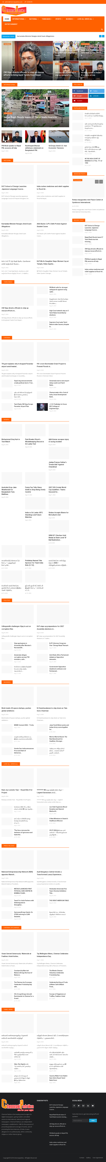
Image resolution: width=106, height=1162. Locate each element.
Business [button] (69, 19)
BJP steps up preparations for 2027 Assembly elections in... (50, 627)
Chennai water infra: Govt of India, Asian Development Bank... (58, 395)
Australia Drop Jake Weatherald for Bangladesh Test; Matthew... (9, 490)
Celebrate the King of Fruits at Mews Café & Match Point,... (58, 984)
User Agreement (98, 1158)
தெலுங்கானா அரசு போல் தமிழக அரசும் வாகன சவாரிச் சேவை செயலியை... (58, 301)
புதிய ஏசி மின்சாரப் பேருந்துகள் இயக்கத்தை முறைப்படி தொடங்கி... (23, 395)
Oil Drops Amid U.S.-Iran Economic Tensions (58, 147)
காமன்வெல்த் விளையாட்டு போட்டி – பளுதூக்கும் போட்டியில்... (11, 563)
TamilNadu (8, 282)
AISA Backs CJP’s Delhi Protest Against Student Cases (52, 225)
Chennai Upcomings (11, 928)
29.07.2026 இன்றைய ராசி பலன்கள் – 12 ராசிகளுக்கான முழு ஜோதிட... (58, 832)
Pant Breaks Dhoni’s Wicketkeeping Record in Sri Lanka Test (34, 441)
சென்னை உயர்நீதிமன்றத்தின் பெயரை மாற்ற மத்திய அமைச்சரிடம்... (22, 669)
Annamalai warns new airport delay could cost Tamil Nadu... (59, 383)
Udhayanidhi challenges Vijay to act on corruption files (16, 627)
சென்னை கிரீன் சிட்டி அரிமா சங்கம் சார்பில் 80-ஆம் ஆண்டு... (23, 808)
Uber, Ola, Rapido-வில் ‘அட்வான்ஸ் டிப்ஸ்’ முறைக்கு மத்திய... (22, 1066)
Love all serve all (11, 764)
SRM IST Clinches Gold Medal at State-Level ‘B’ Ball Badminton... (57, 537)
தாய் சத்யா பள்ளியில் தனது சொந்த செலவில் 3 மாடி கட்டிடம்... (22, 821)
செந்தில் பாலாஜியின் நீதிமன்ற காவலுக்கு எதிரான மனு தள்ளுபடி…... (93, 138)
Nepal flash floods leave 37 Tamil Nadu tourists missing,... (94, 239)
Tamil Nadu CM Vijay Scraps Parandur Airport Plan (23, 405)
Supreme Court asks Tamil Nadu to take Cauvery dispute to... (59, 324)
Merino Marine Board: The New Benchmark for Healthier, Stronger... (58, 739)
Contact (81, 1158)
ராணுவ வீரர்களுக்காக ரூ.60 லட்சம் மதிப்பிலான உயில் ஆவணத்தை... (57, 1066)
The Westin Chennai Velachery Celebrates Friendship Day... (56, 973)
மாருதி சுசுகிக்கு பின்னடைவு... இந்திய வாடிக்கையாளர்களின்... (23, 738)
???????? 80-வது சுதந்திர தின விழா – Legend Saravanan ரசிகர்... (50, 791)
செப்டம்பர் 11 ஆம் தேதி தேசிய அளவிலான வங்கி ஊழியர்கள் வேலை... (16, 262)
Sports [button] (58, 19)
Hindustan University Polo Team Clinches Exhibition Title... (58, 891)
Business (7, 682)
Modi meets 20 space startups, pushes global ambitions (16, 709)
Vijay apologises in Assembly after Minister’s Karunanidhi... (22, 645)
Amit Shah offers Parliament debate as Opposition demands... (59, 657)
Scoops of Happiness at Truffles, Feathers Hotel (57, 995)
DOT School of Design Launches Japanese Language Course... (14, 187)
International (9, 85)
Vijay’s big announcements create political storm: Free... (24, 382)
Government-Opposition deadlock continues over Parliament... (57, 669)
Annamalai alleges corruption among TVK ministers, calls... (22, 657)
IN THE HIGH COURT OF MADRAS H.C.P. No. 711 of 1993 (93, 161)
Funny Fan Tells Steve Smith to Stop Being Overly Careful (35, 489)
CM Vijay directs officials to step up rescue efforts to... (15, 309)
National (7, 160)
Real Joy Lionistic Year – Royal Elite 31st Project (17, 791)
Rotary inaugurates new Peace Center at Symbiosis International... (87, 201)
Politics (7, 600)
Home (7, 19)
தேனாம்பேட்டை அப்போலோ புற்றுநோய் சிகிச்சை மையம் (57, 913)
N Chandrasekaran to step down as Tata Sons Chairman (52, 709)
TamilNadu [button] (46, 19)
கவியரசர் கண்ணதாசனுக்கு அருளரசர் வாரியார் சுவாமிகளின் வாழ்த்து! (15, 1036)
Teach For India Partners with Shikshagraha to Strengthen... (24, 903)
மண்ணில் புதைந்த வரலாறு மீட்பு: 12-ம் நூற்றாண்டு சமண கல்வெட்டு (23, 1055)
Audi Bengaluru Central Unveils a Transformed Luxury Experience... (49, 873)
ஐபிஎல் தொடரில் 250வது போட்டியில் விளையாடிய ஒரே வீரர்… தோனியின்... (93, 149)
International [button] (18, 19)
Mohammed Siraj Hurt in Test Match (30, 36)
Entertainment (11, 24)
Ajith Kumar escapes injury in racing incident (59, 440)
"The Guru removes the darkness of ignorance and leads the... (23, 832)
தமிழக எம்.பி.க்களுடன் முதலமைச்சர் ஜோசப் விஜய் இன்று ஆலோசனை (22, 1078)
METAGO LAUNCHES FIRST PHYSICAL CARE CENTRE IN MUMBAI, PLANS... (23, 891)
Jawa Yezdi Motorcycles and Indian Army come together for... (59, 727)
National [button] (33, 19)
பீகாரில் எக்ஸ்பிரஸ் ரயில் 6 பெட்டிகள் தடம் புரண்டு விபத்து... (94, 115)
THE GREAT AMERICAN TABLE (59, 900)
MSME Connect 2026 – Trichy (24, 725)
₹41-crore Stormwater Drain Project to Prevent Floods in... (51, 365)
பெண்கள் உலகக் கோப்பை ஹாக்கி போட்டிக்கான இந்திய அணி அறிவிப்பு (11, 588)
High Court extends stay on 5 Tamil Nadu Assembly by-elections (59, 313)
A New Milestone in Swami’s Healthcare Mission (58, 820)
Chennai (7, 338)
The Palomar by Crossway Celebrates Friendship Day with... (23, 984)
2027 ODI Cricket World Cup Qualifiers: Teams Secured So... (57, 489)
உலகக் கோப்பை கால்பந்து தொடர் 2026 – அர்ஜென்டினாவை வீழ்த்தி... (58, 563)
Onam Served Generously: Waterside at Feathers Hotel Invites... (16, 955)
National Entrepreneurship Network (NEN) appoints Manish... (17, 873)
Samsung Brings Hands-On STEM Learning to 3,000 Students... (23, 914)
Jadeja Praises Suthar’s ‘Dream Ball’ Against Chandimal (58, 464)
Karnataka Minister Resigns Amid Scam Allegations (16, 225)
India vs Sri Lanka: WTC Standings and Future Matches (34, 515)
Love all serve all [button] (85, 19)
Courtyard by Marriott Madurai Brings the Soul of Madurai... (23, 973)
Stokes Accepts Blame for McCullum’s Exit (59, 514)
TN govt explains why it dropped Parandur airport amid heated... (17, 365)
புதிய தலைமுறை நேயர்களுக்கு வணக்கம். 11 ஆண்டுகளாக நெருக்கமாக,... (94, 126)
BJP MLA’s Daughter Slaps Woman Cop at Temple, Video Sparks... (53, 262)
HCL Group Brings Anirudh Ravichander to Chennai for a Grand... (24, 996)
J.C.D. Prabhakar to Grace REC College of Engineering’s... (58, 406)
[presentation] (3, 60)
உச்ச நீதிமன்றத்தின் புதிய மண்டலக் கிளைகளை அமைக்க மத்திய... (58, 1055)
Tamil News (8, 1009)
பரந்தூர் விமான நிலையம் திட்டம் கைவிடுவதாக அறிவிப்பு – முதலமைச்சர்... (53, 1036)
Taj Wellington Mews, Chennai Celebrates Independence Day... (52, 955)
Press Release (9, 846)
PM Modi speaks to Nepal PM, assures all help (11, 147)
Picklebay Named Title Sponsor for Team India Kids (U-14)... (34, 563)
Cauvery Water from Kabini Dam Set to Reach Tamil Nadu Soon (58, 1078)
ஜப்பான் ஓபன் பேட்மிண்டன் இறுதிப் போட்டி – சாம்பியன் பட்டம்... (34, 588)
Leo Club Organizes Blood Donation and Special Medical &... (58, 809)
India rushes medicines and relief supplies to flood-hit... (53, 187)
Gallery (88, 1158)
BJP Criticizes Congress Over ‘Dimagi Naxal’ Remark (58, 644)
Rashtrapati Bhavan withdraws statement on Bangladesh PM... (34, 148)
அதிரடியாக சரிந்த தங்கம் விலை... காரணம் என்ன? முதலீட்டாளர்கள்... (56, 751)
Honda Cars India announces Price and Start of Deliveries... (24, 751)
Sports (6, 420)
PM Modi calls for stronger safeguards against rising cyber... (58, 290)
